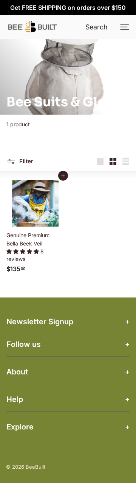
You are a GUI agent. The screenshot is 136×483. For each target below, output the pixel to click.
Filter (25, 161)
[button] (23, 251)
